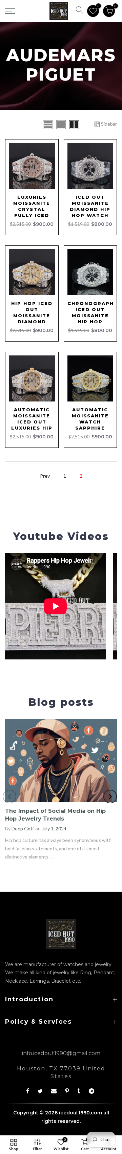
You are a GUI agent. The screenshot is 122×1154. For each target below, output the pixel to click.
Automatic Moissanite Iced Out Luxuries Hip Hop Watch (32, 422)
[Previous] (9, 796)
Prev (45, 476)
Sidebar (109, 124)
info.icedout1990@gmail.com (61, 1053)
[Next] (110, 796)
